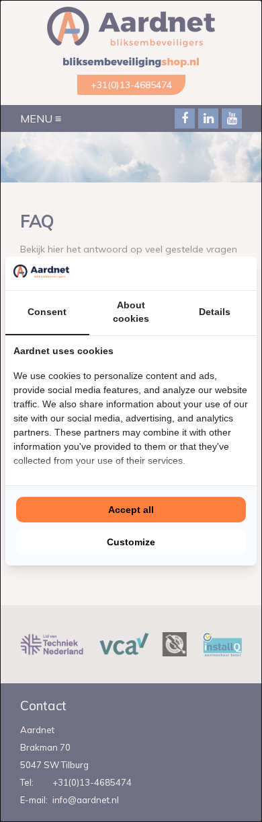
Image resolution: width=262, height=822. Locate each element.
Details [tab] (214, 311)
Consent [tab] (47, 311)
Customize (131, 542)
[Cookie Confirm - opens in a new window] (245, 273)
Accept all (131, 509)
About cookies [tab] (131, 312)
